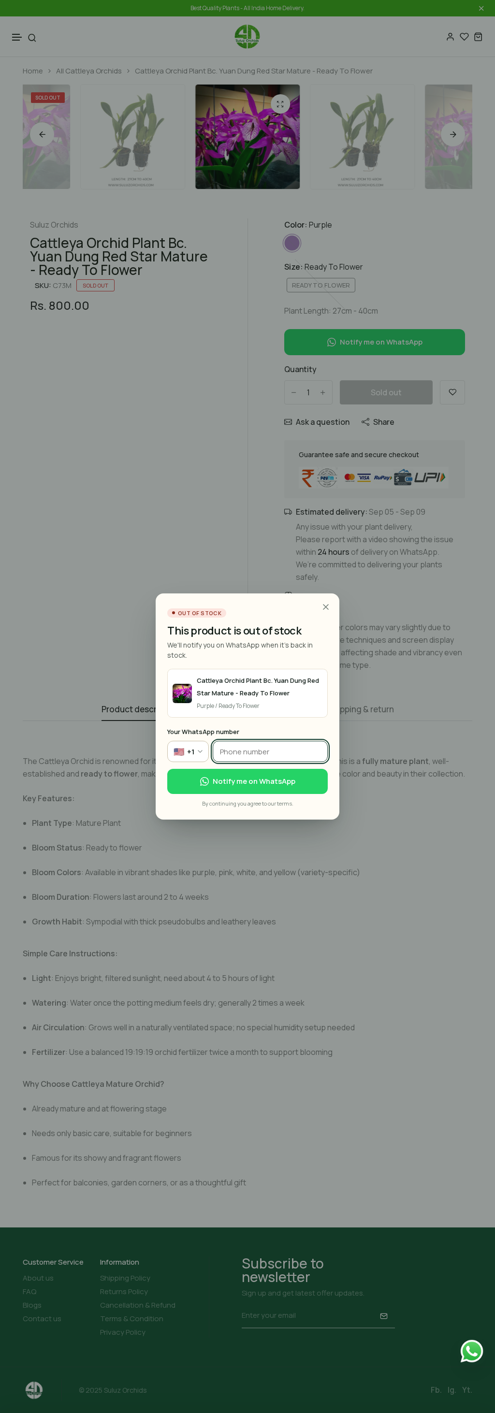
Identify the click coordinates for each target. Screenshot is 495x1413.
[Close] (326, 607)
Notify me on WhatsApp (254, 781)
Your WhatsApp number (203, 731)
